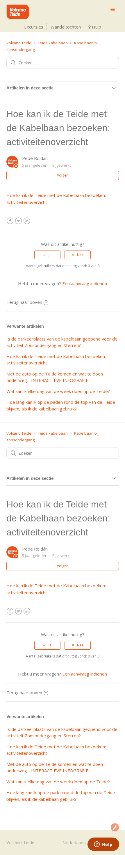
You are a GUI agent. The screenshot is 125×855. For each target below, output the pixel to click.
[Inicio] (17, 17)
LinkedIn (27, 221)
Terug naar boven (24, 302)
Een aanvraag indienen (84, 283)
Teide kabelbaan (53, 42)
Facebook (10, 221)
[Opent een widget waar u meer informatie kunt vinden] (103, 845)
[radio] (47, 255)
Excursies (33, 27)
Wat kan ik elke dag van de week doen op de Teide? (58, 391)
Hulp (96, 27)
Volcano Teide (18, 42)
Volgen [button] (62, 175)
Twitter (18, 221)
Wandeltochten (66, 27)
